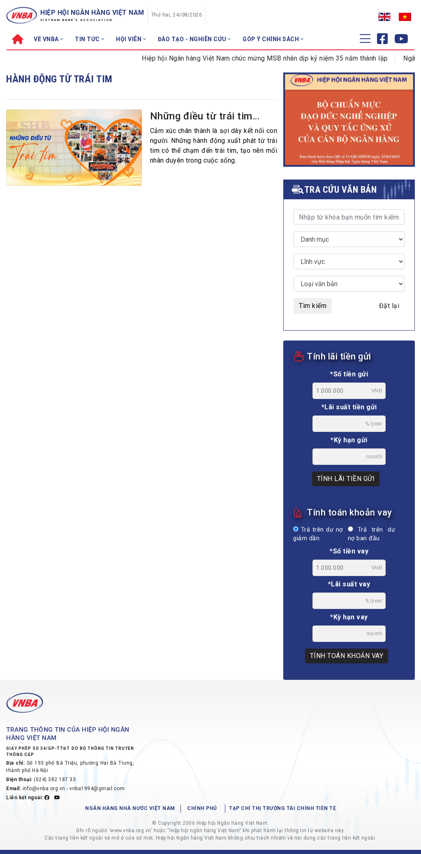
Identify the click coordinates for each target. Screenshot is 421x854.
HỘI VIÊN (129, 39)
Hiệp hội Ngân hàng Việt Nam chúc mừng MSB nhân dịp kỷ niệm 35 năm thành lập (255, 58)
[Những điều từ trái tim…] (74, 148)
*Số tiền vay (349, 551)
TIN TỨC (88, 39)
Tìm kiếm (312, 306)
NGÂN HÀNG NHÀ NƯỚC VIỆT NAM (130, 808)
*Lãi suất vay (349, 584)
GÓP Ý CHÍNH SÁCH (272, 39)
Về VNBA (47, 39)
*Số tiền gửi (349, 374)
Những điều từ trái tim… (205, 116)
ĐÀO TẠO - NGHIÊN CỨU (193, 39)
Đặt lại (389, 306)
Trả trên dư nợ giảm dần (318, 534)
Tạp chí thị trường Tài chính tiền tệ (282, 808)
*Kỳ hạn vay (349, 617)
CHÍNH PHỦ (202, 808)
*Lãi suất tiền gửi (349, 407)
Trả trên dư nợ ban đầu (371, 534)
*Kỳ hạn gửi (349, 440)
